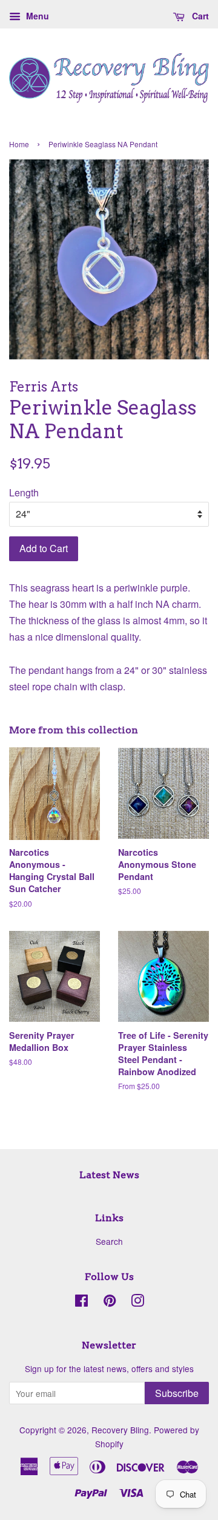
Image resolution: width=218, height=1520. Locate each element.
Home (19, 144)
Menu (36, 16)
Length (24, 492)
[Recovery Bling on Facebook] (81, 1302)
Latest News (109, 1175)
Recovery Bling (120, 1430)
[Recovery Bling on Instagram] (137, 1302)
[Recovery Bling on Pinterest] (109, 1302)
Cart (199, 16)
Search (109, 1241)
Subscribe (177, 1393)
